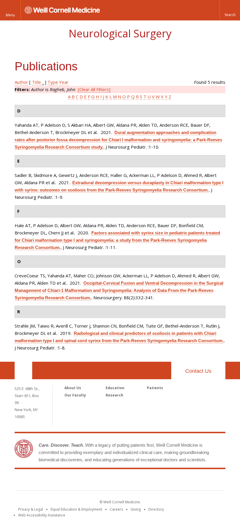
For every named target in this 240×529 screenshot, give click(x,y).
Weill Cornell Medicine (120, 480)
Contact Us (198, 371)
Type (52, 82)
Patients (155, 387)
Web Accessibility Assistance (41, 515)
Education (115, 387)
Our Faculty (75, 395)
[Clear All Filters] (94, 89)
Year (63, 82)
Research (114, 395)
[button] (230, 10)
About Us (72, 387)
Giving (136, 509)
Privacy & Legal (30, 509)
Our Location (23, 370)
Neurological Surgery (120, 33)
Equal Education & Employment (76, 509)
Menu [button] (10, 15)
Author (21, 82)
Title (36, 82)
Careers (116, 509)
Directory (156, 509)
